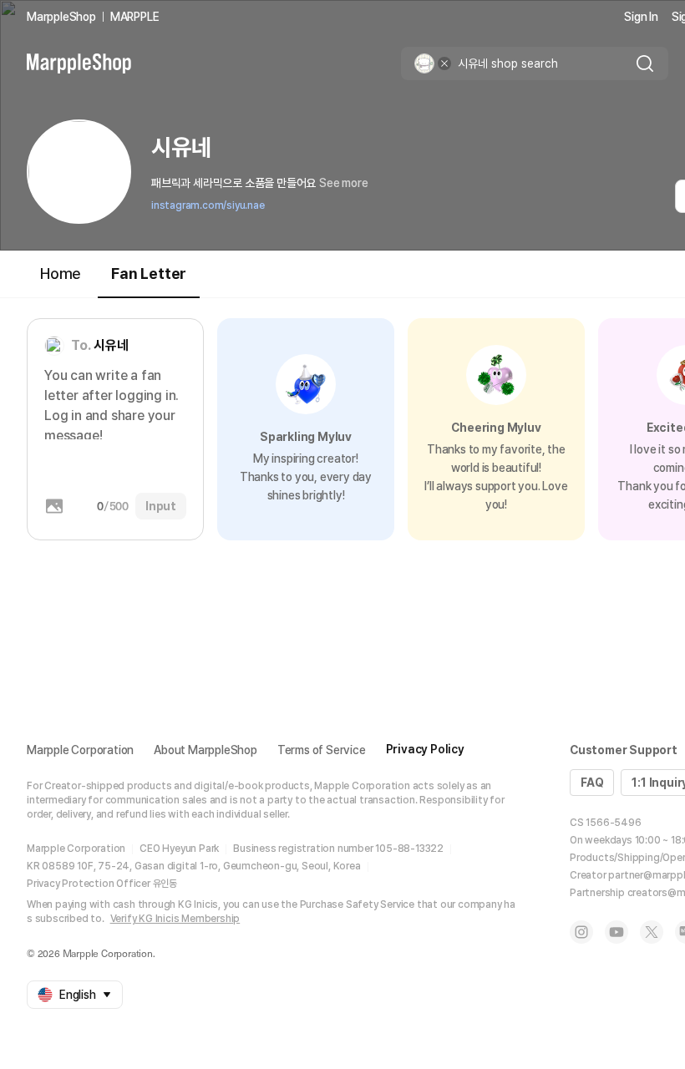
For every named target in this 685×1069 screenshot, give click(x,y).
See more (343, 183)
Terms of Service (321, 750)
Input (160, 506)
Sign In (641, 16)
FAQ (592, 782)
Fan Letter (148, 273)
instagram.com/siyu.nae (208, 205)
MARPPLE (135, 16)
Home (60, 273)
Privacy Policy (425, 749)
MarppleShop (61, 16)
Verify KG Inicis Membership (175, 919)
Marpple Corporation (80, 750)
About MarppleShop (205, 750)
